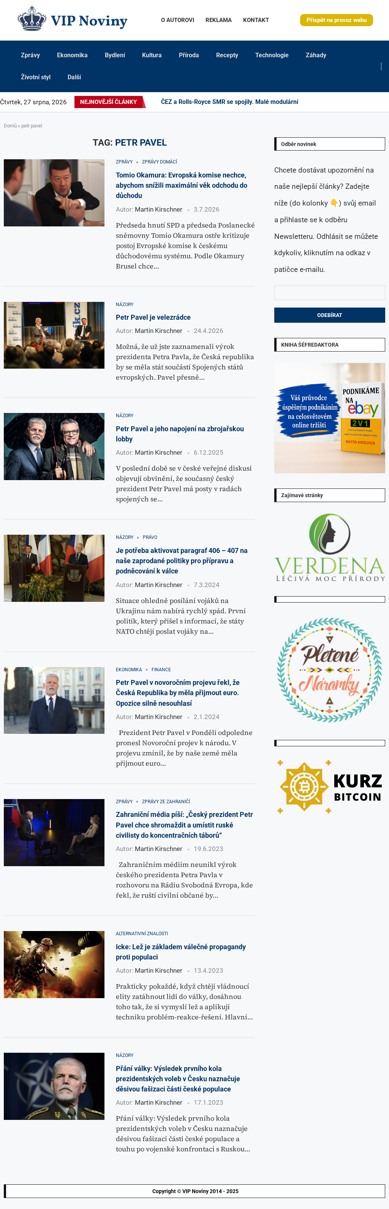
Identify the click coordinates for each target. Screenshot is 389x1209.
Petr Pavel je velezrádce (153, 317)
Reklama (219, 20)
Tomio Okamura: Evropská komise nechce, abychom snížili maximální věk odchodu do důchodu (181, 185)
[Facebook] (309, 102)
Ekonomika (72, 55)
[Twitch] (366, 102)
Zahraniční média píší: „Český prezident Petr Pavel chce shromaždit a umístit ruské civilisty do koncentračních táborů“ (184, 824)
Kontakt (256, 20)
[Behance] (338, 102)
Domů (10, 126)
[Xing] (379, 102)
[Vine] (361, 102)
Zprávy (30, 55)
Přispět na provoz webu (337, 20)
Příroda (189, 55)
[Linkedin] (329, 102)
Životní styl (36, 77)
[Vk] (352, 102)
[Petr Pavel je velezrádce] (54, 335)
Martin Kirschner (158, 209)
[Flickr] (334, 102)
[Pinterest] (325, 102)
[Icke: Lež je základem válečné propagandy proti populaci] (54, 964)
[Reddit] (388, 102)
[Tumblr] (343, 102)
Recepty (227, 55)
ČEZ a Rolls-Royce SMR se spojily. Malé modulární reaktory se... (249, 101)
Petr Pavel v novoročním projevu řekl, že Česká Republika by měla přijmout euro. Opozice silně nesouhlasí (178, 692)
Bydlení (115, 55)
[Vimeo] (372, 102)
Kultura (152, 55)
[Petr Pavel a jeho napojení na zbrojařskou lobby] (54, 446)
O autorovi (177, 20)
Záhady (316, 55)
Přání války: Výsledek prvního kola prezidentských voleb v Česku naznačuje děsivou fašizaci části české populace (178, 1079)
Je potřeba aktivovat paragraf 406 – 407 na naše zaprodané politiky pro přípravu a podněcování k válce (182, 560)
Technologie (272, 55)
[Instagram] (320, 102)
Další (74, 77)
